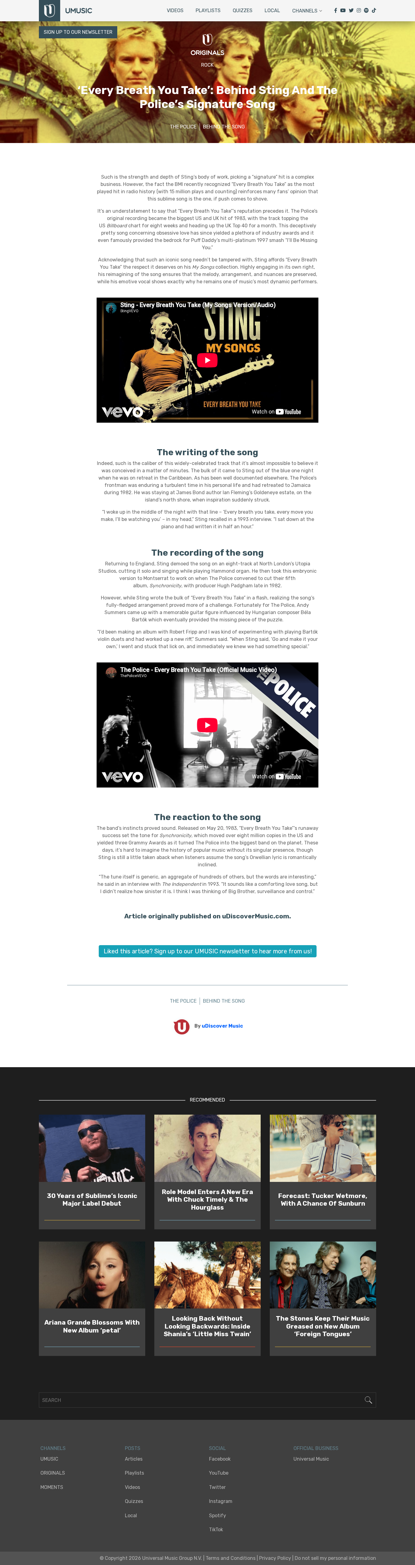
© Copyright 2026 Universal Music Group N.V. (151, 1558)
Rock (207, 65)
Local (272, 10)
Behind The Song (224, 127)
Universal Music (311, 1459)
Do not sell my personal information (335, 1558)
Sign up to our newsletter (78, 32)
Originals (52, 1473)
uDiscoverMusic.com (255, 916)
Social (217, 1448)
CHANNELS (53, 1448)
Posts (132, 1448)
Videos (175, 10)
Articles (133, 1459)
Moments (51, 1487)
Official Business (315, 1448)
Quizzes (242, 10)
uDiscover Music (222, 1026)
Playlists (208, 10)
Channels (304, 11)
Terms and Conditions (231, 1558)
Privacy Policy (275, 1558)
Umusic (49, 1459)
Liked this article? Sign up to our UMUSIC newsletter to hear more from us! (208, 951)
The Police (183, 127)
